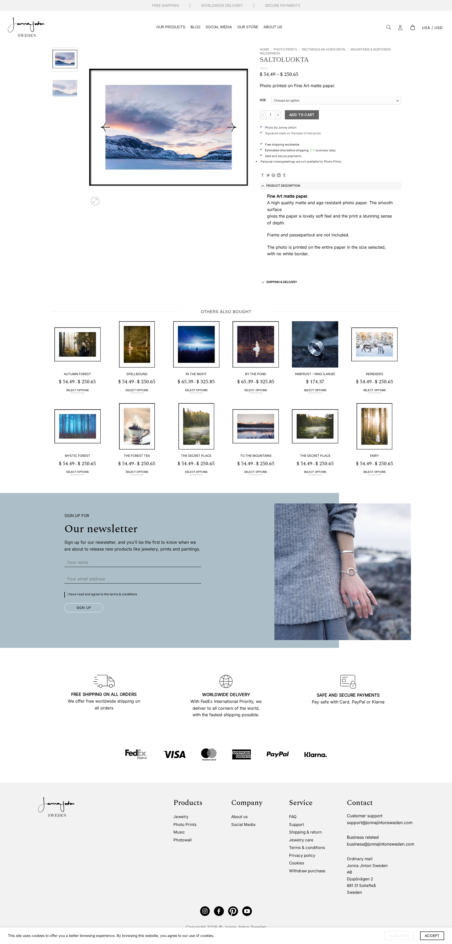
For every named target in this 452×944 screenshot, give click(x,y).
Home (264, 49)
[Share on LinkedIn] (279, 175)
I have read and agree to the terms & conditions (102, 594)
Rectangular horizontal (324, 49)
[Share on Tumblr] (284, 175)
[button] (412, 28)
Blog (195, 27)
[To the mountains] (256, 426)
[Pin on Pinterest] (273, 175)
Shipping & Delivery (281, 282)
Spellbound (137, 374)
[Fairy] (374, 426)
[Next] (231, 127)
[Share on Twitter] (268, 175)
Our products (170, 27)
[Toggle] (263, 185)
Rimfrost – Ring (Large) (315, 374)
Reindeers (374, 374)
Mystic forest (77, 456)
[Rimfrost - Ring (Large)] (315, 344)
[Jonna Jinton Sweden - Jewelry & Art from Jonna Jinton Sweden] (26, 27)
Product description (283, 185)
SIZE (263, 100)
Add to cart (301, 115)
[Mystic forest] (77, 426)
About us (272, 27)
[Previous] (105, 127)
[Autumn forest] (77, 344)
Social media (219, 27)
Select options (77, 390)
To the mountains (256, 456)
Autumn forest (77, 374)
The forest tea (137, 456)
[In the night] (196, 344)
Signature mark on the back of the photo (293, 133)
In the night (196, 374)
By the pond (255, 374)
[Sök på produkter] (388, 27)
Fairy (374, 456)
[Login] (400, 28)
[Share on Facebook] (262, 175)
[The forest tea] (137, 426)
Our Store (247, 27)
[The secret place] (196, 426)
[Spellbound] (137, 344)
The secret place (196, 456)
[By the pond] (256, 344)
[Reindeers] (374, 344)
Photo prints (285, 49)
